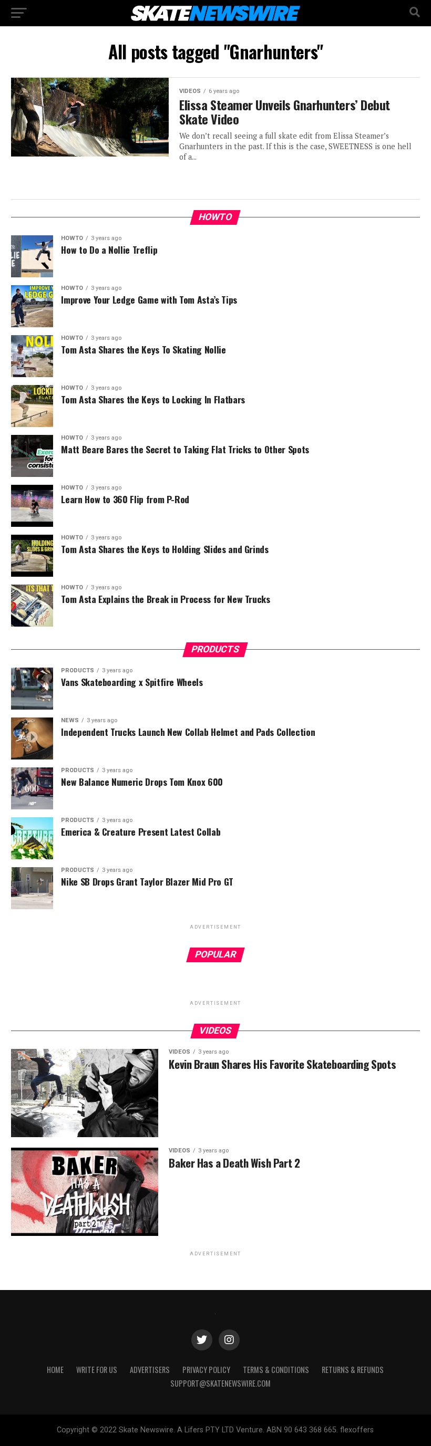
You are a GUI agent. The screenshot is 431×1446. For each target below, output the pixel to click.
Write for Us (96, 1369)
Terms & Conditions (276, 1369)
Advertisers (150, 1369)
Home (55, 1369)
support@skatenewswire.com (220, 1383)
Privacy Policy (206, 1369)
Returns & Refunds (353, 1369)
